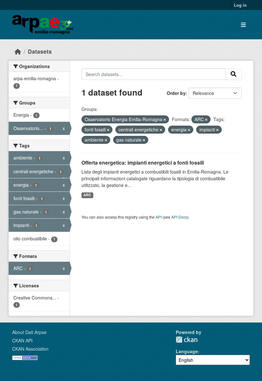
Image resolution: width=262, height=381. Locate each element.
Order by (176, 93)
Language (187, 351)
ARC (87, 194)
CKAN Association (30, 349)
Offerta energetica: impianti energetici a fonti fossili (142, 162)
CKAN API (22, 340)
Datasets (40, 51)
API (159, 217)
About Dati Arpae (29, 332)
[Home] (18, 51)
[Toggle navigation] (243, 24)
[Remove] (165, 119)
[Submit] (233, 74)
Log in (240, 5)
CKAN (186, 339)
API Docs (179, 217)
